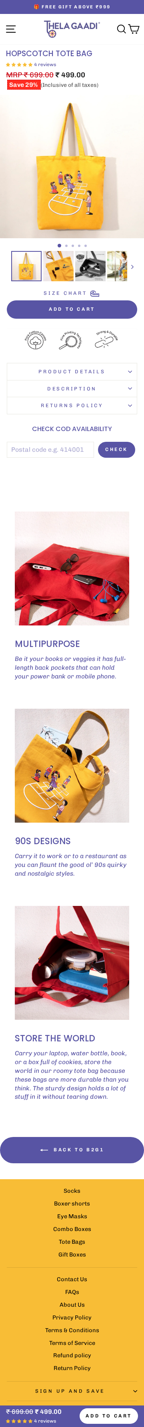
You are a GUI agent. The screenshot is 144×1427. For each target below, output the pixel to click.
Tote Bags (72, 1241)
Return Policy (72, 1368)
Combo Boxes (72, 1229)
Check (116, 449)
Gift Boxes (72, 1254)
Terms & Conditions (72, 1330)
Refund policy (72, 1355)
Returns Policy (72, 405)
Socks (72, 1190)
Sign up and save (70, 1391)
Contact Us (72, 1279)
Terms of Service (72, 1343)
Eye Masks (72, 1216)
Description (72, 389)
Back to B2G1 (77, 1150)
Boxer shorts (72, 1203)
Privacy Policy (72, 1317)
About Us (72, 1304)
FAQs (72, 1292)
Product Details (71, 371)
